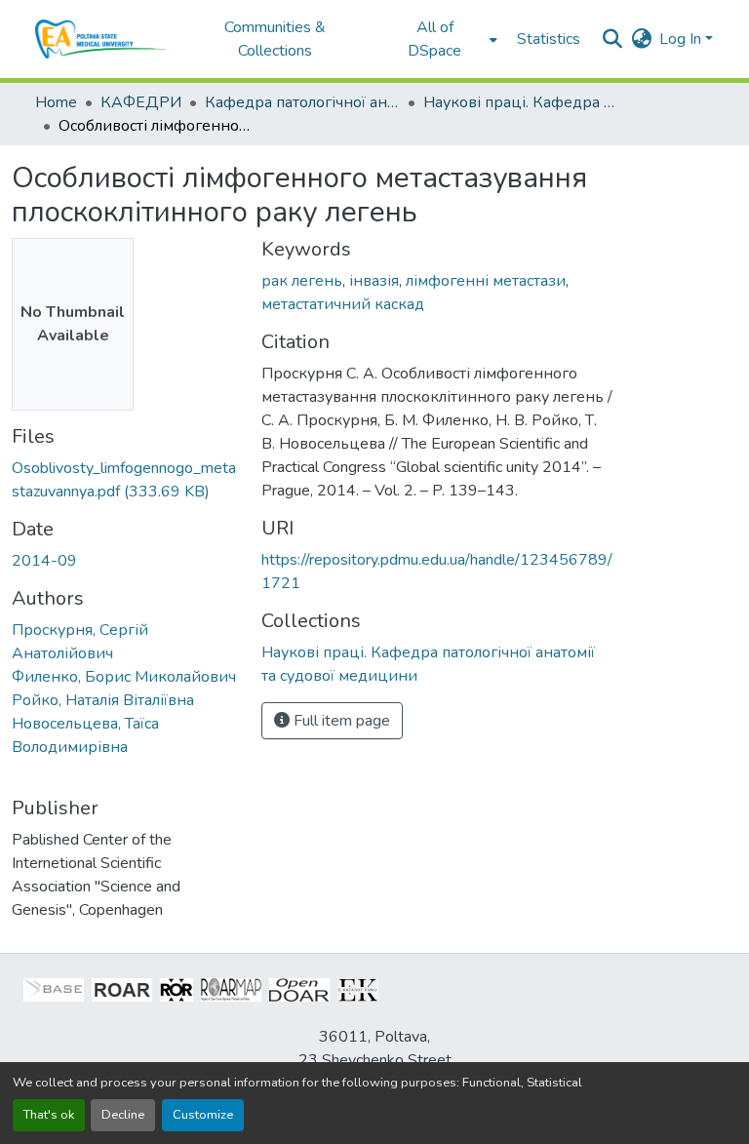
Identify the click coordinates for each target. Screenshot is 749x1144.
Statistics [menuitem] (548, 39)
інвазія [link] (374, 281)
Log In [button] (682, 39)
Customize (203, 1115)
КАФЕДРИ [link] (140, 102)
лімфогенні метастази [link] (486, 281)
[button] (101, 39)
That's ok (48, 1115)
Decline (122, 1115)
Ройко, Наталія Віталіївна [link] (103, 700)
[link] (125, 479)
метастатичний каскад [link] (342, 304)
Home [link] (56, 102)
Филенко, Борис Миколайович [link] (124, 677)
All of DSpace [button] (434, 39)
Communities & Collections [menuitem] (275, 39)
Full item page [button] (340, 720)
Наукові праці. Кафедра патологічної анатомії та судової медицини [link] (520, 102)
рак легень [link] (301, 281)
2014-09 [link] (44, 561)
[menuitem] (440, 39)
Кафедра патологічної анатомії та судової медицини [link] (302, 102)
